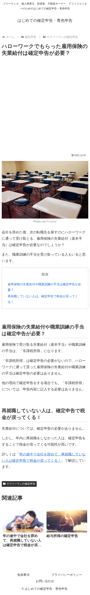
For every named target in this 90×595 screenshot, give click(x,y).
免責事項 (23, 574)
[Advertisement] (45, 107)
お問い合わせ (45, 581)
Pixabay (51, 221)
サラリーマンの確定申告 (21, 483)
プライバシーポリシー (66, 574)
